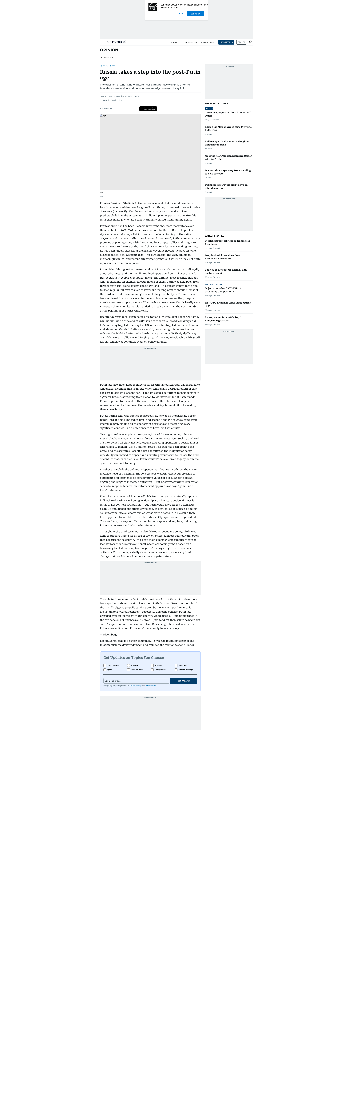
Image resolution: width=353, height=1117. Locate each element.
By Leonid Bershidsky (111, 100)
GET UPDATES (184, 681)
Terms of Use (150, 686)
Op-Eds (112, 66)
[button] (102, 42)
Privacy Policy (135, 686)
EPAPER (241, 42)
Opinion (103, 66)
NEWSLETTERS (226, 42)
